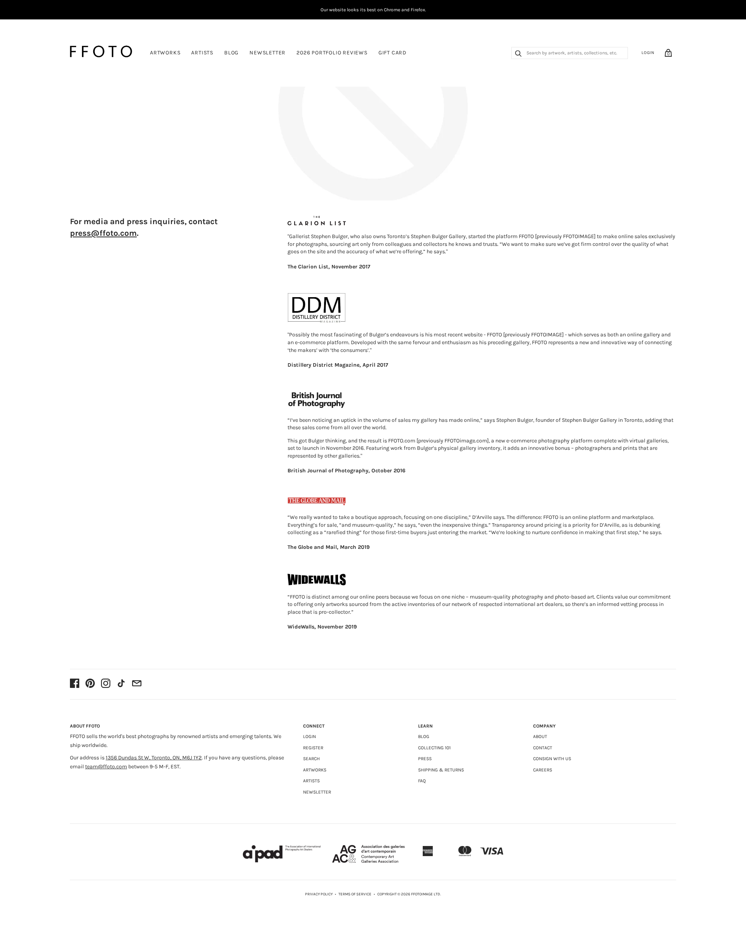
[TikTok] (121, 684)
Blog (231, 52)
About (540, 736)
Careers (542, 770)
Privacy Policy (319, 894)
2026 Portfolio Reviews (332, 52)
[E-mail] (136, 684)
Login (648, 52)
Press (425, 758)
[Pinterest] (90, 684)
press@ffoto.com (103, 233)
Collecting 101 (434, 747)
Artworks (165, 52)
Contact (542, 747)
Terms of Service (354, 894)
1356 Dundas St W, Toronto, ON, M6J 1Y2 (154, 757)
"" (718, 181)
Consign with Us (552, 758)
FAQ (422, 780)
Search (311, 758)
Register (313, 747)
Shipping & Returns (441, 770)
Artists (202, 52)
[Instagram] (105, 684)
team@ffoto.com (106, 766)
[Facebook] (74, 684)
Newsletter (267, 52)
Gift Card (392, 52)
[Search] (518, 54)
